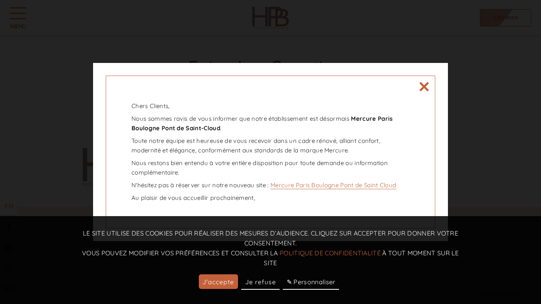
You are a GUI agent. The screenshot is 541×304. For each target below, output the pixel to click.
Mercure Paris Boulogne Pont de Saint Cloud (333, 185)
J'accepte (218, 282)
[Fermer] (424, 86)
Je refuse (260, 282)
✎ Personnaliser (311, 282)
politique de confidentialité (330, 253)
